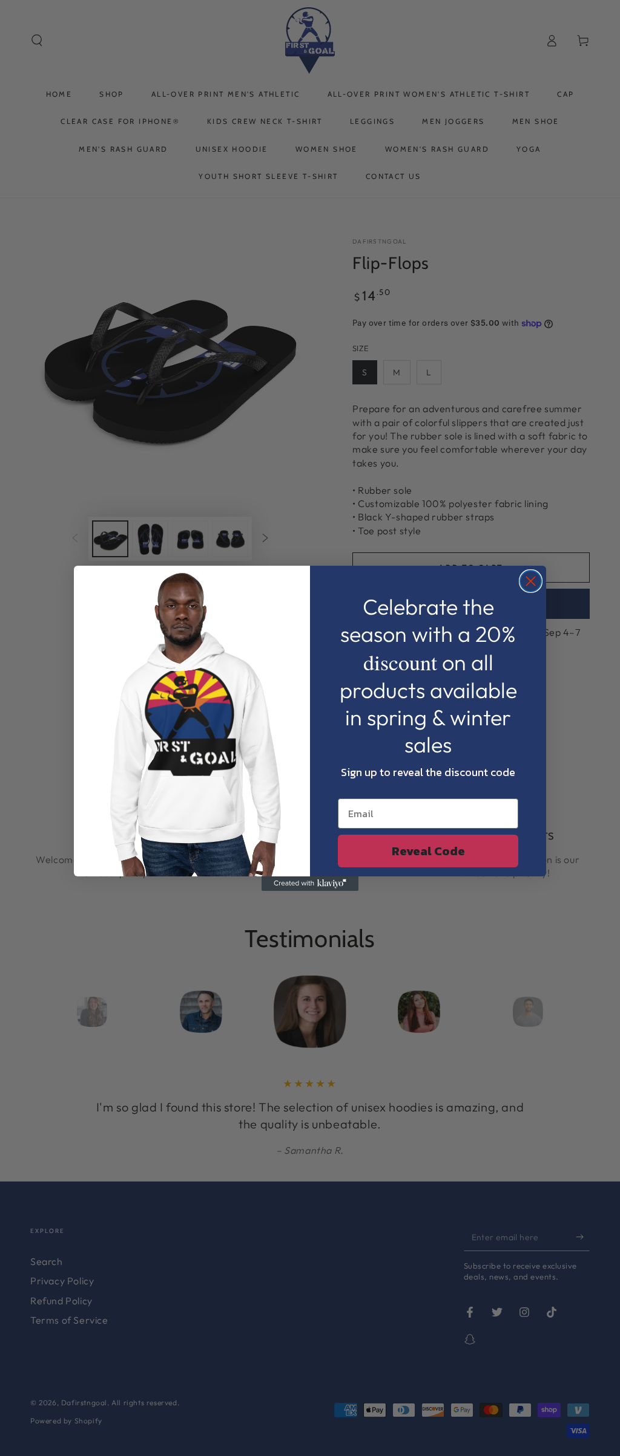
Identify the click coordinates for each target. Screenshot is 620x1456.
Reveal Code (428, 851)
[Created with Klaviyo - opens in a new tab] (310, 883)
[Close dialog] (530, 581)
